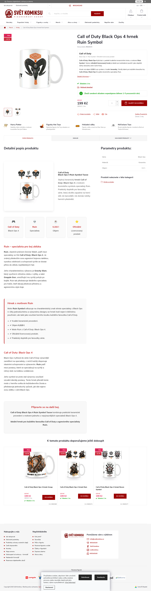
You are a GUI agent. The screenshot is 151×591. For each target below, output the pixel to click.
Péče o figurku (39, 542)
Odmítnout (85, 577)
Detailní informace (83, 77)
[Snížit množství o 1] (117, 104)
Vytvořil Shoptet (142, 587)
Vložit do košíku (136, 103)
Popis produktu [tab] (27, 138)
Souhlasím (101, 577)
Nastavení (49, 587)
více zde (139, 1)
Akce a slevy (39, 554)
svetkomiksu (94, 550)
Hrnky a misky (109, 182)
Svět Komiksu (94, 546)
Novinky (8, 549)
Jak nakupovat (8, 5)
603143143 (93, 543)
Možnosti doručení (86, 87)
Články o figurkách (40, 548)
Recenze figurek (76, 570)
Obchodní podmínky (22, 5)
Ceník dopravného (11, 546)
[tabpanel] (40, 476)
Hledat (97, 14)
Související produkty (122, 138)
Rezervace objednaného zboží (15, 560)
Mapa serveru (10, 552)
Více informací (70, 582)
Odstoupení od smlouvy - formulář (17, 554)
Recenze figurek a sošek (42, 545)
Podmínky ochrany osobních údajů (17, 543)
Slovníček (38, 539)
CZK (141, 5)
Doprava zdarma (40, 551)
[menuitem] (9, 22)
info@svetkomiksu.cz (97, 539)
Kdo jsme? (38, 537)
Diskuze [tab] (75, 138)
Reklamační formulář (12, 557)
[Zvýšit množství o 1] (117, 101)
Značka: (141, 114)
